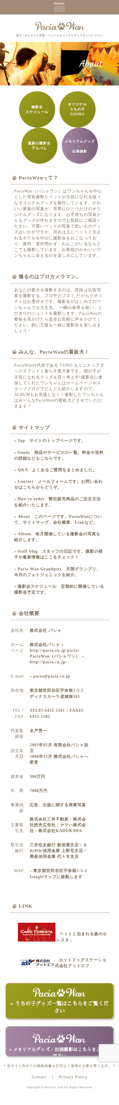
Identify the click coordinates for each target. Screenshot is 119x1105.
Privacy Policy (73, 1077)
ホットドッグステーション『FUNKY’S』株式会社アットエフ (62, 962)
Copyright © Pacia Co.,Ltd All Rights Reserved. (59, 1087)
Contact (39, 1077)
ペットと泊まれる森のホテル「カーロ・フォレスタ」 (62, 936)
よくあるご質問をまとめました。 (57, 469)
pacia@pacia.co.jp (51, 676)
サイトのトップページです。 (52, 440)
